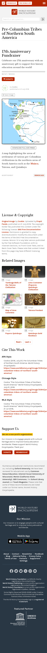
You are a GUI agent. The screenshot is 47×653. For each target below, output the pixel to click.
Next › (19, 342)
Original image (8, 221)
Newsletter (27, 554)
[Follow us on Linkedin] (26, 572)
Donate (7, 452)
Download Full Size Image (23, 148)
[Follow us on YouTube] (35, 572)
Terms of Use (11, 558)
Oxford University (22, 468)
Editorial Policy (19, 556)
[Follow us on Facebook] (12, 572)
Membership (11, 3)
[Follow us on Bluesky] (21, 572)
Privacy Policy (35, 556)
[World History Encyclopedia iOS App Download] (15, 541)
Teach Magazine (20, 482)
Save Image (7, 95)
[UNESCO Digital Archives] (23, 619)
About (6, 554)
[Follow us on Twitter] (16, 572)
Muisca (34, 163)
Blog (8, 556)
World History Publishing (12, 583)
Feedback (39, 554)
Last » (28, 342)
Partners (23, 558)
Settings (23, 561)
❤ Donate (8, 79)
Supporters (35, 558)
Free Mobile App (25, 3)
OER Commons (20, 479)
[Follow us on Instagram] (30, 572)
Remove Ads (39, 175)
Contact (15, 554)
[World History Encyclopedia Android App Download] (31, 541)
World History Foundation (16, 579)
